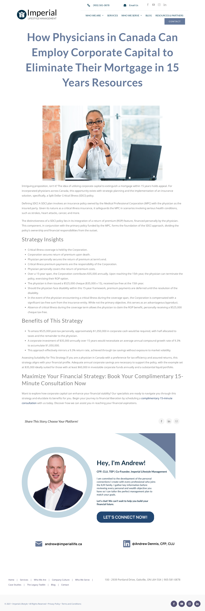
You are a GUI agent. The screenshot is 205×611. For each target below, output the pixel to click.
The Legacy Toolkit (36, 584)
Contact (65, 584)
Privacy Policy (54, 603)
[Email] (176, 421)
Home (11, 579)
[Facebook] (161, 421)
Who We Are (40, 579)
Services (24, 579)
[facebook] (147, 4)
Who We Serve (82, 579)
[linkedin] (165, 4)
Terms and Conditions (71, 603)
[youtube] (153, 4)
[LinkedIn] (169, 421)
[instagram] (159, 4)
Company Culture (60, 579)
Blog (53, 584)
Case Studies (14, 584)
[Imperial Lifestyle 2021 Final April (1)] (37, 9)
